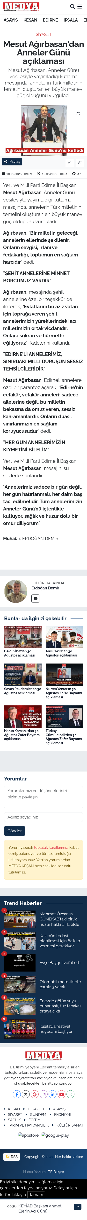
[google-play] (55, 1136)
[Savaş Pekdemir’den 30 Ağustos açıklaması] (23, 674)
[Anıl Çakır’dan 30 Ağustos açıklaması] (64, 636)
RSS (14, 1157)
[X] (26, 1094)
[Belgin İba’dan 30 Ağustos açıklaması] (23, 636)
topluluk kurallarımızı (51, 847)
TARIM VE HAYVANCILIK (28, 1125)
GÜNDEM (38, 1114)
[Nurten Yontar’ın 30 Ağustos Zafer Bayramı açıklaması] (64, 674)
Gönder (14, 830)
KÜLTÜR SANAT (70, 1125)
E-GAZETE (36, 1109)
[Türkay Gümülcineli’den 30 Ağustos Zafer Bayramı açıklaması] (64, 716)
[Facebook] (17, 1094)
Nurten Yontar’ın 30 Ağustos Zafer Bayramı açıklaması (64, 693)
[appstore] (29, 1136)
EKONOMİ (62, 1114)
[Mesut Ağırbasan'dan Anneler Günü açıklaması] (43, 130)
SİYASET (43, 34)
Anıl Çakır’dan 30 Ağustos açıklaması (61, 653)
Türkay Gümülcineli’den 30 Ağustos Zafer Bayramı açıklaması (64, 737)
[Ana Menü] (79, 6)
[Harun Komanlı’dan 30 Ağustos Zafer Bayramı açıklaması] (23, 716)
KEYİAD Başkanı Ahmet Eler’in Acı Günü (40, 1208)
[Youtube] (61, 1094)
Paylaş (14, 161)
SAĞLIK (14, 1120)
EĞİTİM (35, 1120)
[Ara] (72, 6)
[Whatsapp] (70, 1094)
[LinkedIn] (53, 1094)
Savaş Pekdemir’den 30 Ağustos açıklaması (22, 691)
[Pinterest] (35, 1094)
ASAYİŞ (11, 20)
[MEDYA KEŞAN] (21, 7)
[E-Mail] (35, 598)
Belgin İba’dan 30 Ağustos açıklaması (19, 653)
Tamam (36, 1194)
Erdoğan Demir (45, 588)
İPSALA (71, 20)
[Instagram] (44, 1094)
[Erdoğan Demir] (15, 591)
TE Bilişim (56, 1172)
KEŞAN (30, 20)
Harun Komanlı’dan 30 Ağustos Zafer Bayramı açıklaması (22, 735)
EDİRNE (50, 20)
